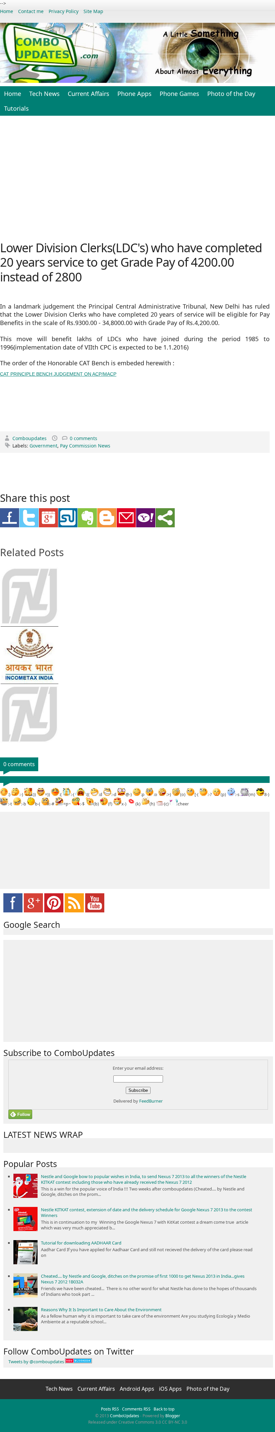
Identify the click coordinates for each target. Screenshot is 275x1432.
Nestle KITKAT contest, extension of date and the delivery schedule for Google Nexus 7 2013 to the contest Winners (146, 1212)
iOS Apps (171, 1388)
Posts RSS (110, 1409)
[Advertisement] (137, 177)
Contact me (31, 11)
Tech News (44, 94)
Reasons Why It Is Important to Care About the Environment (101, 1310)
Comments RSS (136, 1409)
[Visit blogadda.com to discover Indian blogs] (78, 1362)
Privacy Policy (63, 11)
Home (6, 11)
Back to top (164, 1409)
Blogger (172, 1416)
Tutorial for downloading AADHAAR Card (81, 1243)
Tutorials (16, 108)
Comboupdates (30, 438)
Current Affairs (88, 94)
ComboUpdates (124, 1416)
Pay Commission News (85, 445)
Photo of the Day (231, 94)
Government (43, 445)
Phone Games (179, 94)
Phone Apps (134, 94)
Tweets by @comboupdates (36, 1362)
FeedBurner (151, 1101)
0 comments (83, 438)
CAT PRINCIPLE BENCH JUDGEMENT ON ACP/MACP (58, 374)
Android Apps (138, 1388)
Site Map (93, 11)
